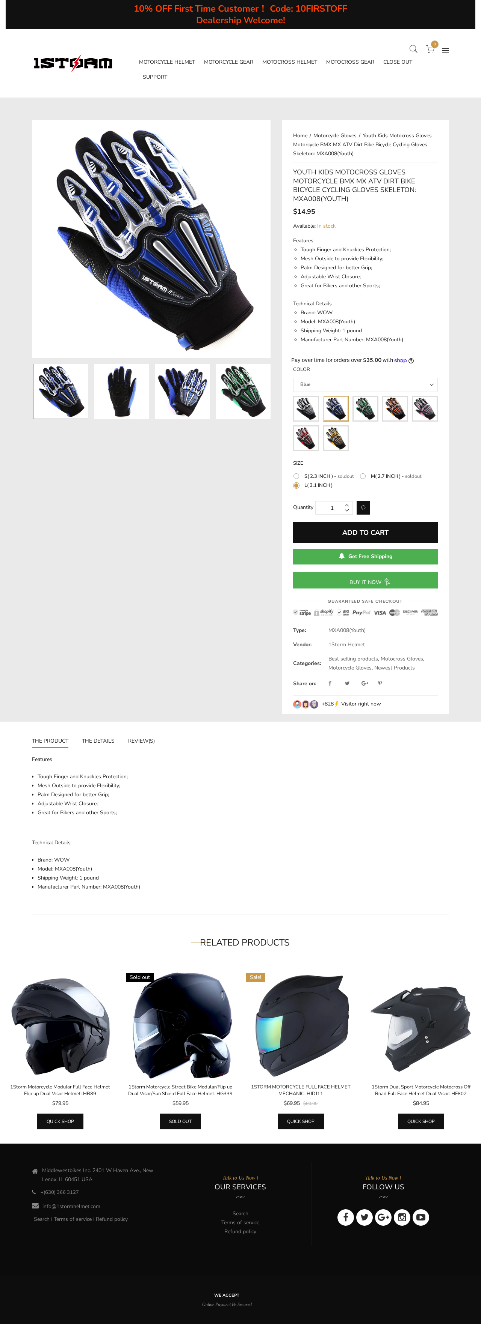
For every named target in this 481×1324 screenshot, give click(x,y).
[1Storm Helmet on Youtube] (421, 1217)
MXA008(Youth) (347, 630)
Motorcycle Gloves (350, 667)
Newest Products (394, 667)
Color (301, 369)
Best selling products (353, 658)
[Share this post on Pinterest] (380, 684)
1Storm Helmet (346, 644)
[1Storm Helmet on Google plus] (383, 1217)
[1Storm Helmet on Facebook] (345, 1217)
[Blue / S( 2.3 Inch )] (60, 391)
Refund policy (112, 1219)
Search (42, 1219)
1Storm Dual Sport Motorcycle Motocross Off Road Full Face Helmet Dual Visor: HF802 (421, 1090)
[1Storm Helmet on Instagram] (402, 1217)
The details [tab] (98, 741)
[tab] (53, 742)
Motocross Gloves (402, 658)
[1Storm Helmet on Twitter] (364, 1217)
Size (298, 463)
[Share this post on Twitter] (352, 684)
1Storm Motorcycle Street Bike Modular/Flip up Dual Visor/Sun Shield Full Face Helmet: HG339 (180, 1090)
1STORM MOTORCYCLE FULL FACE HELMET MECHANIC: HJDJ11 (301, 1090)
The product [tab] (50, 741)
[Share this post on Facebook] (335, 684)
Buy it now (365, 582)
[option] (60, 391)
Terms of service (73, 1219)
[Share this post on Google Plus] (369, 684)
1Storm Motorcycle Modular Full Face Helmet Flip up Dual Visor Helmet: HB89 (60, 1090)
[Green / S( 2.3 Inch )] (243, 391)
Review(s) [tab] (141, 741)
